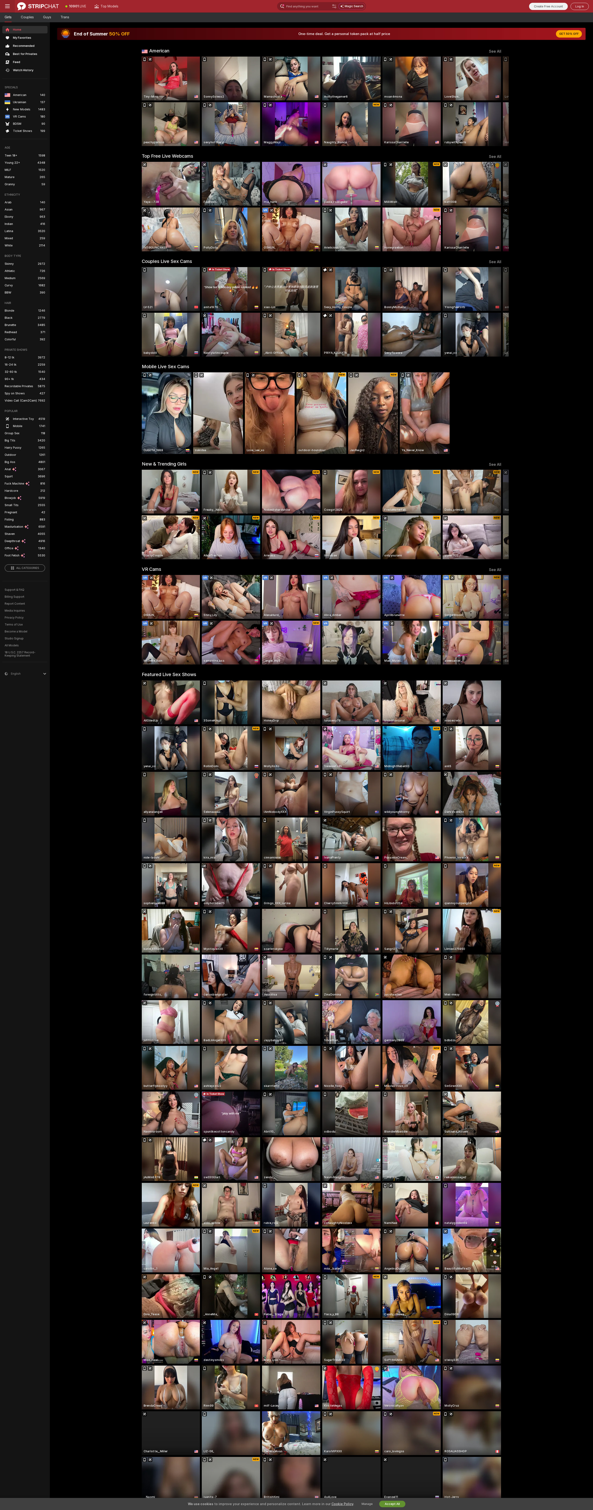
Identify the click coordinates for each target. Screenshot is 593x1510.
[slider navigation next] (497, 101)
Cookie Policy (342, 1504)
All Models (12, 645)
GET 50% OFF (569, 33)
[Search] (334, 6)
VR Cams (151, 569)
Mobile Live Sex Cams (165, 366)
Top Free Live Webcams (167, 156)
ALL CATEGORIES (27, 568)
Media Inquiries (15, 610)
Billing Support (14, 596)
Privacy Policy (14, 617)
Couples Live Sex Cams (167, 261)
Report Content (15, 603)
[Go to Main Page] (38, 6)
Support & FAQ (14, 589)
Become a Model (16, 631)
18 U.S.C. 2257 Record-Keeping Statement (20, 654)
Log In (579, 6)
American (159, 51)
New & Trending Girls (164, 464)
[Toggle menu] (7, 6)
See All (495, 51)
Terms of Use (14, 624)
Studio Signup (14, 638)
